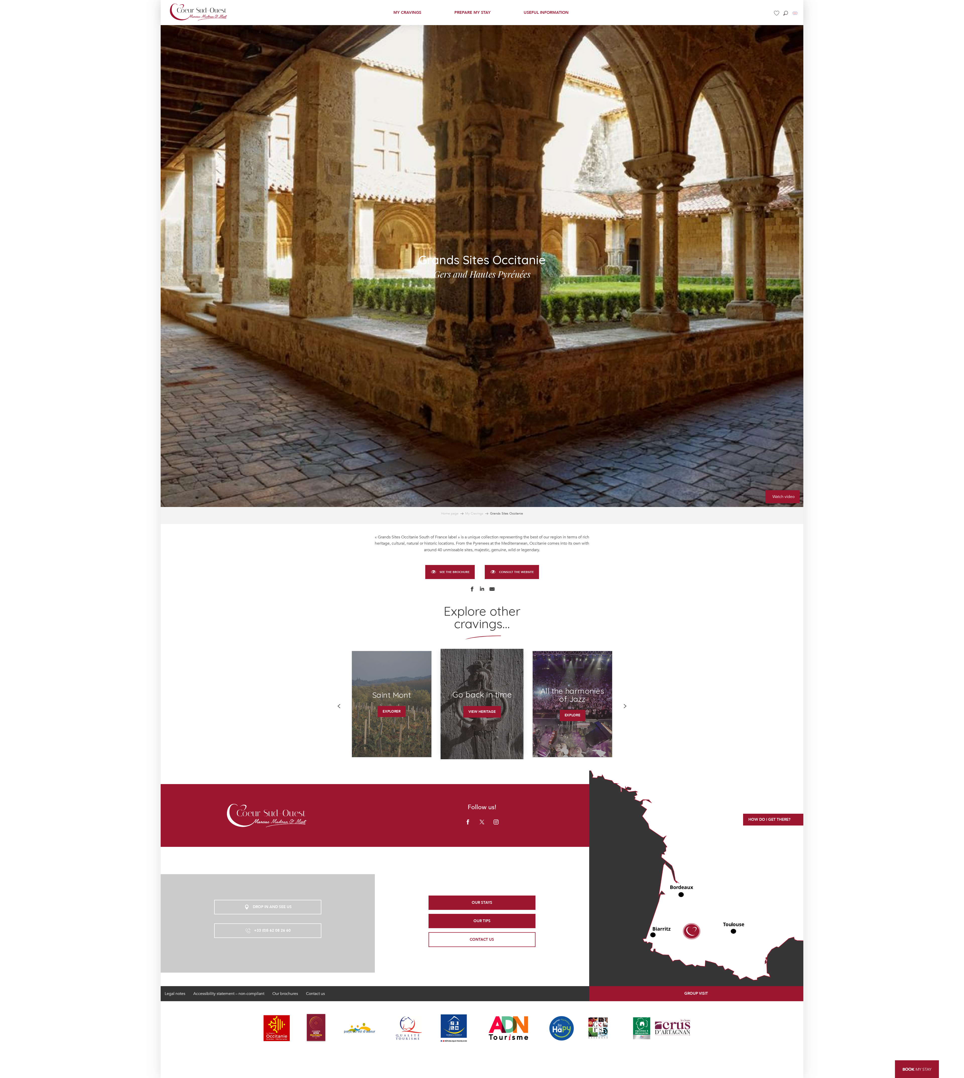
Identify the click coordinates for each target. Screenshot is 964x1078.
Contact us (315, 993)
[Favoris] (777, 13)
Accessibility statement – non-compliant (228, 993)
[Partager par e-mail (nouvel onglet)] (492, 590)
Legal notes (175, 993)
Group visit (696, 993)
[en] (795, 13)
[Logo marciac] (267, 815)
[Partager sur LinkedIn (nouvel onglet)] (482, 590)
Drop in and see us (272, 906)
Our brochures (285, 993)
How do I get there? (769, 819)
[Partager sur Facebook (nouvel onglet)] (471, 590)
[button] (785, 13)
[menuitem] (199, 12)
